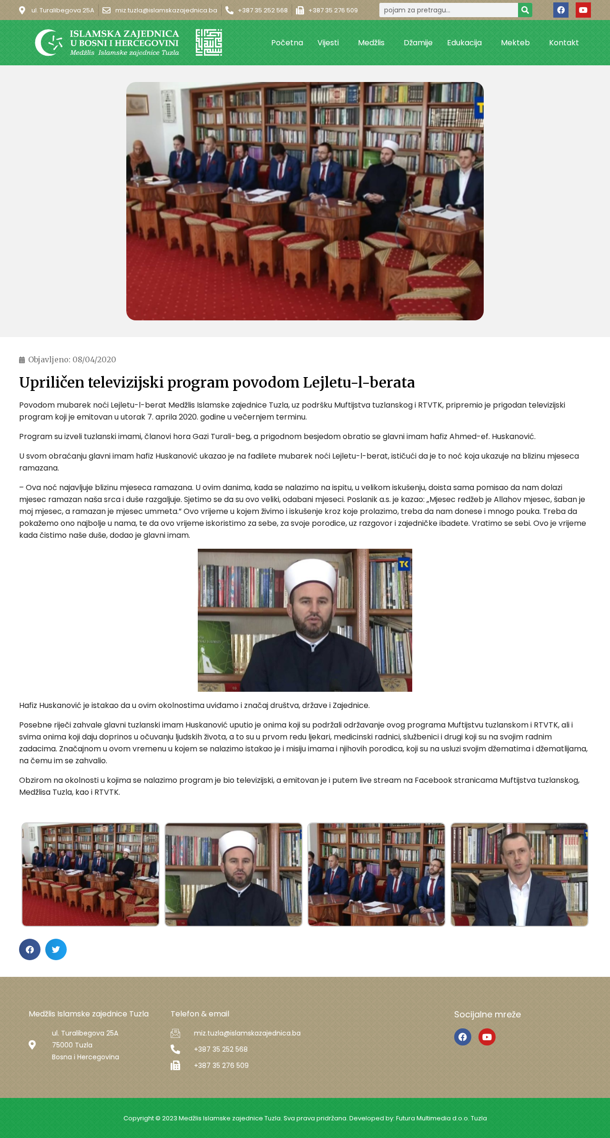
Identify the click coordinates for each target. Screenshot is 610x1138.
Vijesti (328, 42)
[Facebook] (561, 10)
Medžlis (371, 42)
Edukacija (464, 42)
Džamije (418, 42)
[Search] (525, 10)
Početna (287, 42)
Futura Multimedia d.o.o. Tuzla (441, 1118)
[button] (30, 949)
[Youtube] (583, 10)
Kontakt (564, 42)
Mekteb (515, 42)
